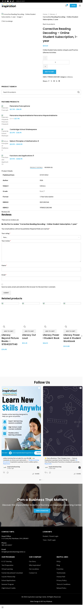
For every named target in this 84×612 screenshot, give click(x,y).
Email (4, 275)
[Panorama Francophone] (5, 108)
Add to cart (49, 72)
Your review (6, 241)
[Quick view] (4, 326)
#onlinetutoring (34, 460)
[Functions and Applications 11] (5, 160)
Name (4, 265)
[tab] (36, 167)
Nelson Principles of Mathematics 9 (24, 141)
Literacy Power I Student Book (51, 336)
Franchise (60, 569)
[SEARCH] (78, 92)
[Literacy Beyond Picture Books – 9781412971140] (10, 313)
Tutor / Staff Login (49, 540)
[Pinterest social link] (54, 81)
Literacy (52, 14)
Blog (58, 565)
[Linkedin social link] (56, 81)
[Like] (4, 474)
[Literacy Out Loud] (31, 313)
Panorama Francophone (20, 106)
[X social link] (51, 81)
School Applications (8, 580)
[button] (8, 331)
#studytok (6, 462)
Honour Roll (61, 577)
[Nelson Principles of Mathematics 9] (5, 145)
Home (45, 14)
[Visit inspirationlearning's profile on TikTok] (4, 467)
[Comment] (7, 474)
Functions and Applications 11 (22, 156)
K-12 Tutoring (7, 561)
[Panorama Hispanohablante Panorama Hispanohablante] (5, 119)
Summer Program (8, 584)
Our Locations (34, 569)
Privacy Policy (62, 580)
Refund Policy (61, 588)
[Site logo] (9, 5)
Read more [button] (6, 464)
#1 (76, 460)
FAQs (59, 561)
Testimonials (61, 573)
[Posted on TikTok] (38, 467)
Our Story (32, 561)
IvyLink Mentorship (8, 577)
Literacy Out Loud (29, 336)
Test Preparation (7, 565)
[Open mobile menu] (80, 6)
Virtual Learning (7, 569)
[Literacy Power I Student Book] (51, 313)
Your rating (6, 233)
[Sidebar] (2, 607)
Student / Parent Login (50, 536)
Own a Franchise (42, 510)
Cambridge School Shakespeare (23, 129)
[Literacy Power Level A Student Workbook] (72, 313)
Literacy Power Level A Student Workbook (72, 338)
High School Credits (9, 588)
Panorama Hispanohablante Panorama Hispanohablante (33, 115)
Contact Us (33, 573)
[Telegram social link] (59, 81)
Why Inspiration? (35, 565)
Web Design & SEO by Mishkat (41, 601)
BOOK (73, 5)
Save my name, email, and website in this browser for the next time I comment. (29, 287)
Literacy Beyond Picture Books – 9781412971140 (10, 339)
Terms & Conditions (63, 584)
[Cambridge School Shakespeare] (5, 132)
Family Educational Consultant (12, 573)
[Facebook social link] (49, 81)
